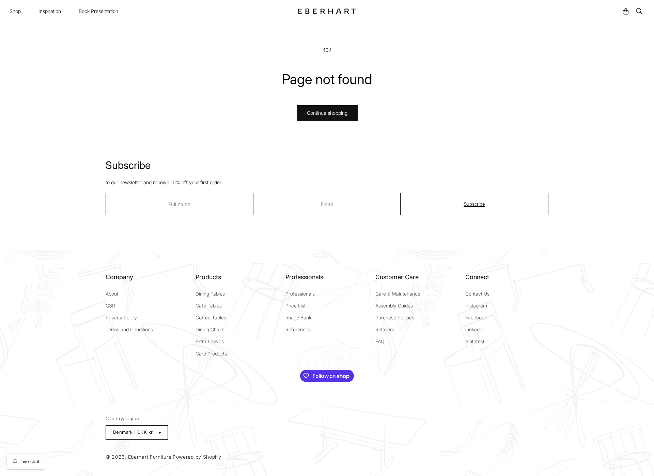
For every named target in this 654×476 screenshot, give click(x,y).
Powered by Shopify (197, 457)
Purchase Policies (394, 317)
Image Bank (298, 317)
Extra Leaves (210, 341)
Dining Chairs (210, 329)
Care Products (211, 353)
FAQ (380, 341)
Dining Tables (210, 294)
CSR (110, 305)
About (112, 294)
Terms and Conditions (129, 329)
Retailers (384, 329)
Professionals (300, 294)
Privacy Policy (121, 317)
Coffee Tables (211, 317)
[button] (15, 11)
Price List (295, 305)
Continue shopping (327, 113)
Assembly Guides (394, 305)
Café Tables (209, 305)
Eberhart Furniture (150, 457)
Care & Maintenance (397, 294)
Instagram (476, 305)
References (298, 329)
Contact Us (477, 294)
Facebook (476, 317)
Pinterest (474, 341)
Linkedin (474, 329)
